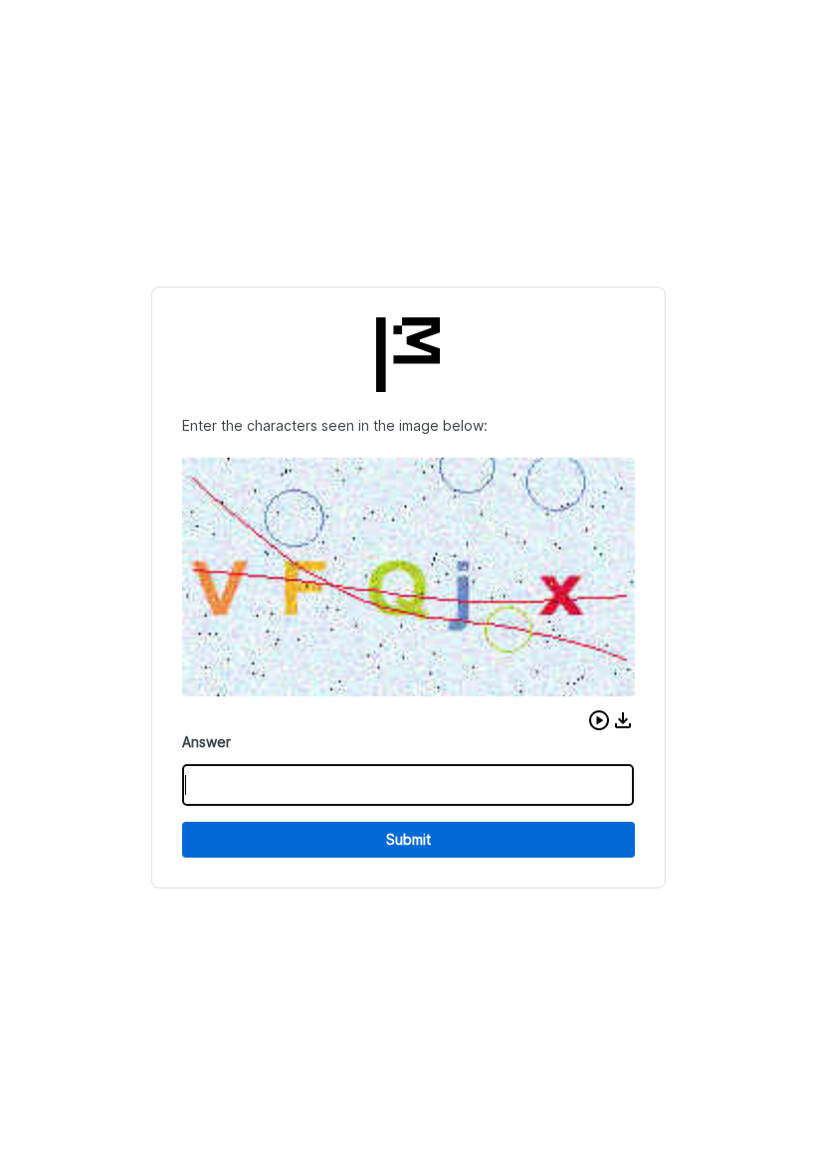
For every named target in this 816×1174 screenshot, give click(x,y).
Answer (206, 741)
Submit (408, 839)
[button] (599, 720)
